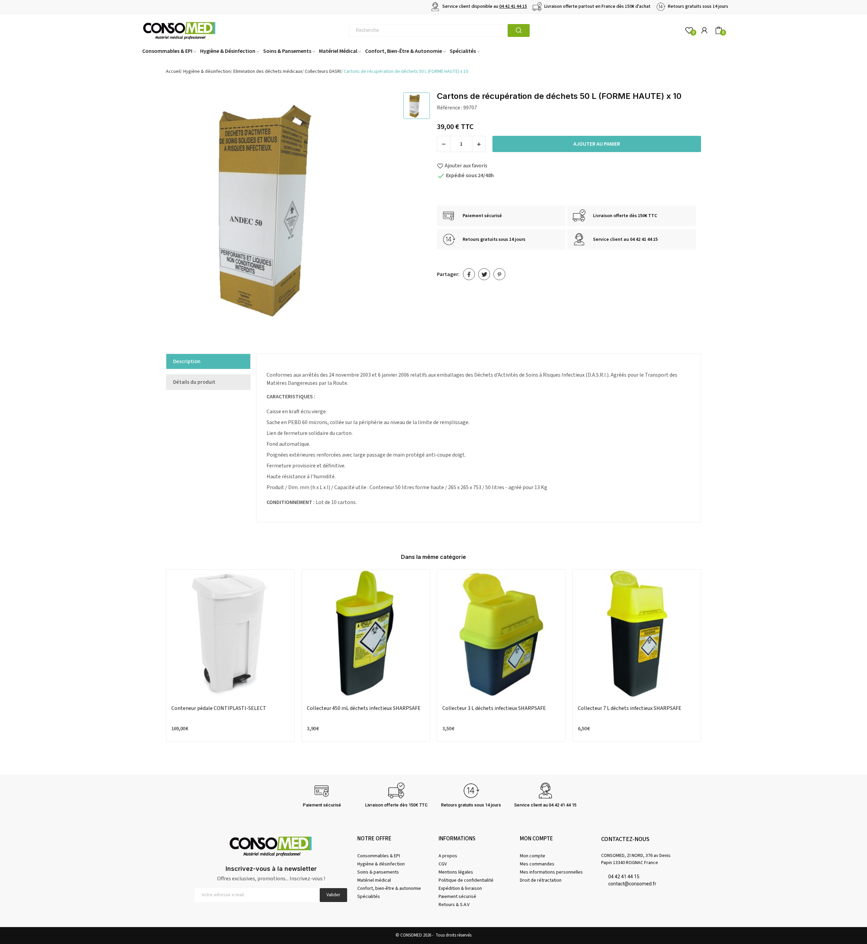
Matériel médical (374, 880)
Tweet (484, 274)
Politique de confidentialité (466, 880)
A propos (448, 856)
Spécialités (368, 897)
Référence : (449, 107)
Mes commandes (537, 864)
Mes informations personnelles (551, 872)
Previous (153, 657)
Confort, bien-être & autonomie (389, 888)
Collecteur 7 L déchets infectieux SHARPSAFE (629, 708)
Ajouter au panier (596, 144)
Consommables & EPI (378, 856)
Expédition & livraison (460, 888)
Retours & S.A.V (454, 905)
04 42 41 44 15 (513, 6)
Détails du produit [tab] (194, 382)
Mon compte (532, 856)
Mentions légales (456, 872)
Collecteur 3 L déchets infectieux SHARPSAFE (494, 708)
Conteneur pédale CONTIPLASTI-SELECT (218, 708)
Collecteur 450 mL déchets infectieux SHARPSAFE (364, 708)
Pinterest (499, 274)
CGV (443, 864)
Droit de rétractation (541, 880)
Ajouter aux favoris (466, 165)
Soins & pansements (378, 872)
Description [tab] (186, 361)
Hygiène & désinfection (381, 864)
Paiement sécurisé (457, 897)
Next (714, 657)
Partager (469, 274)
